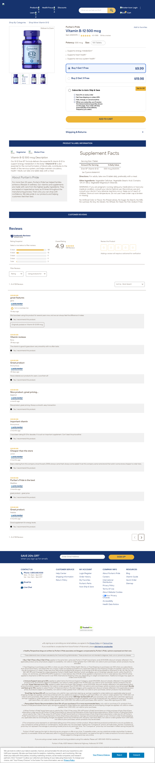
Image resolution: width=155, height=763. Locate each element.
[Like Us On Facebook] (71, 612)
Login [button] (135, 8)
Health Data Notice (111, 604)
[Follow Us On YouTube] (83, 612)
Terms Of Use (108, 589)
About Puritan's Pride (111, 573)
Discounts (62, 8)
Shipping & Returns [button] (76, 132)
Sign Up (121, 557)
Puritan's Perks (85, 584)
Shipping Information (65, 577)
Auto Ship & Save (86, 587)
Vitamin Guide (132, 577)
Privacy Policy (108, 586)
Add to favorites (140, 27)
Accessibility (108, 601)
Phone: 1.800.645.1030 (33, 573)
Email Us (27, 582)
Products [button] (34, 8)
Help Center (61, 573)
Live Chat (28, 587)
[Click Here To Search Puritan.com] (112, 10)
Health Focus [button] (47, 8)
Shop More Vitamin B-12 (39, 23)
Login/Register (85, 573)
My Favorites (84, 580)
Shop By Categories (17, 23)
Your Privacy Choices (110, 597)
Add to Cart (106, 119)
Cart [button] (128, 13)
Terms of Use (107, 643)
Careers (106, 577)
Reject (119, 755)
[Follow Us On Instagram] (77, 612)
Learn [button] (32, 13)
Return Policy (61, 580)
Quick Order (131, 580)
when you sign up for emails (34, 557)
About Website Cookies (112, 592)
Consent (136, 755)
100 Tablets (97, 43)
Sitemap (129, 584)
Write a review (105, 35)
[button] (67, 630)
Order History (85, 577)
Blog (128, 573)
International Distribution (108, 581)
